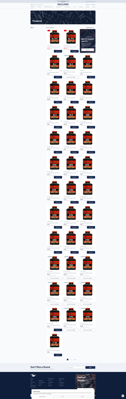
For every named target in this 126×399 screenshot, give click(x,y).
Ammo (31, 380)
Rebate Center (61, 383)
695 (74, 359)
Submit (90, 367)
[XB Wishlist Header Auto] (91, 4)
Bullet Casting (33, 382)
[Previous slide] (54, 1)
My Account (50, 385)
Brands (40, 385)
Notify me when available (71, 77)
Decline (82, 396)
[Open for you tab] (123, 396)
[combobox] (39, 4)
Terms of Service (50, 382)
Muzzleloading (41, 380)
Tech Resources (61, 382)
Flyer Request (61, 385)
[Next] (76, 359)
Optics (31, 383)
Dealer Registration (92, 1)
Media (60, 380)
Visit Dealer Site (88, 1)
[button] (90, 28)
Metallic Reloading (33, 385)
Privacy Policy (49, 393)
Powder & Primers (33, 387)
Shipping (49, 383)
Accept (62, 396)
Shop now (87, 49)
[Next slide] (71, 1)
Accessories (40, 383)
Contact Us (50, 380)
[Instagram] (94, 395)
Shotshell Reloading (41, 382)
